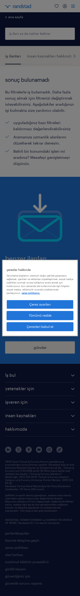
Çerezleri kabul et (40, 326)
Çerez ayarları (40, 304)
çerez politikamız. (31, 293)
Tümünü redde (40, 315)
